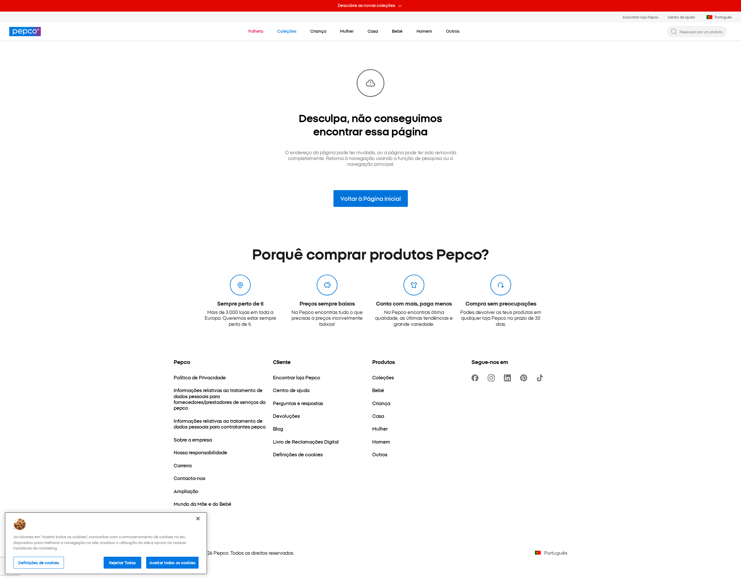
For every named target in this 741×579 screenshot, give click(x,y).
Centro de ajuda (681, 16)
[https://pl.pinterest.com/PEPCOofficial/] (524, 377)
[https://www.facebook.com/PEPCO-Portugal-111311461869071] (476, 377)
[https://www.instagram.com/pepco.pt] (492, 377)
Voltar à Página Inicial (370, 198)
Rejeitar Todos (122, 562)
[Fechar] (198, 518)
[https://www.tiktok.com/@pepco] (541, 377)
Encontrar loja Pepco (641, 16)
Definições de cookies (38, 562)
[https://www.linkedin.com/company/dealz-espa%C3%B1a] (508, 377)
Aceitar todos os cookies (172, 562)
